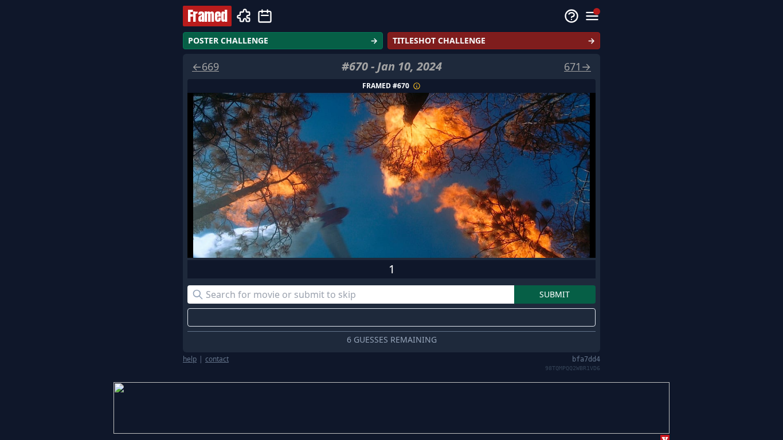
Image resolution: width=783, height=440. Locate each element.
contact (217, 359)
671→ (577, 66)
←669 (205, 66)
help (190, 359)
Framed (207, 16)
